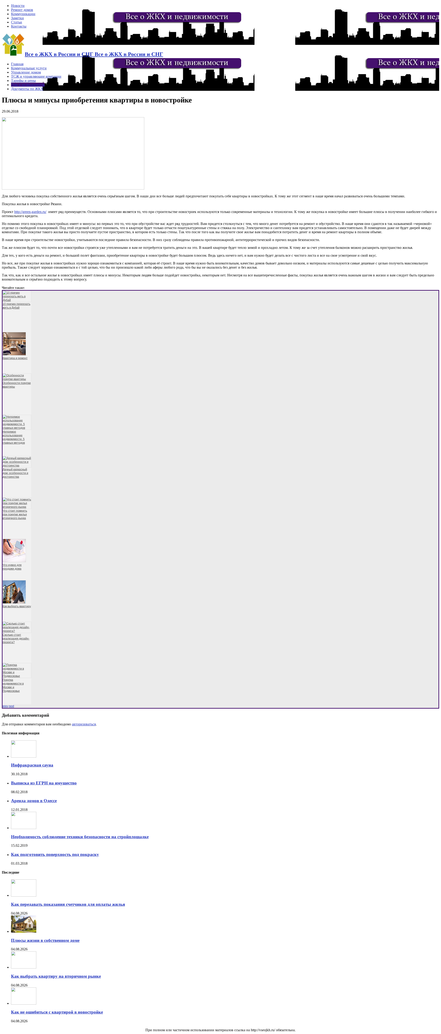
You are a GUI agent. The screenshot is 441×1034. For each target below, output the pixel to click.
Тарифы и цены (23, 80)
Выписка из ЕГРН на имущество (44, 783)
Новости (18, 6)
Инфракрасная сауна (32, 765)
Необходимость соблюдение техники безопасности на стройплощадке (80, 836)
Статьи (16, 22)
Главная (17, 64)
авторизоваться (84, 724)
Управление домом (26, 72)
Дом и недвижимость (28, 85)
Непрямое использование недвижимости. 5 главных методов (14, 437)
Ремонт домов (22, 10)
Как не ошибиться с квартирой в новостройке (57, 1012)
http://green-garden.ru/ (30, 212)
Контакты (18, 26)
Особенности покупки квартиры (17, 384)
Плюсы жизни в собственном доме (45, 940)
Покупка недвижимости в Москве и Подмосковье (13, 685)
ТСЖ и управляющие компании (36, 76)
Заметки (17, 18)
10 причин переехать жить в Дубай (16, 305)
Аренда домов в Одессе (34, 800)
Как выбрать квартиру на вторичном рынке (56, 976)
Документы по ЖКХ (27, 89)
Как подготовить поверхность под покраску (55, 854)
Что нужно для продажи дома (12, 566)
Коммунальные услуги (29, 68)
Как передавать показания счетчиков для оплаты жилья (68, 904)
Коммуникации (23, 14)
